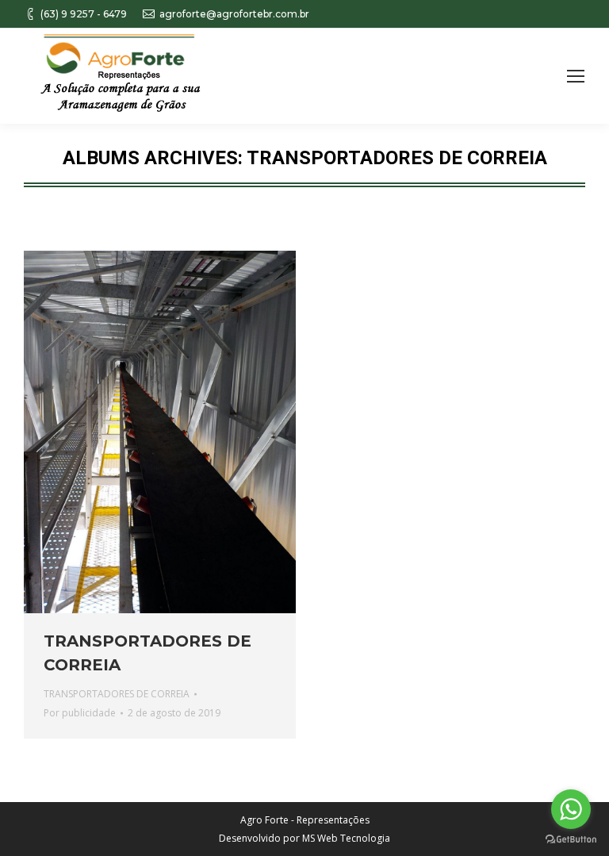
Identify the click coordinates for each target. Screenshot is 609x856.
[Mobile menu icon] (575, 76)
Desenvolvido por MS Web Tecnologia (304, 838)
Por (80, 713)
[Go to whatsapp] (571, 809)
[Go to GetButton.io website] (571, 840)
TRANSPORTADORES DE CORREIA (147, 652)
